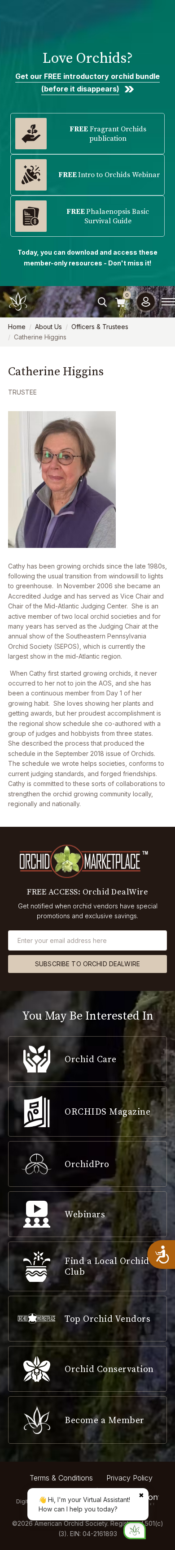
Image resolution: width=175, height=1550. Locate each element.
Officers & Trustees (99, 326)
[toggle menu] (168, 301)
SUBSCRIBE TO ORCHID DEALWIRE (87, 964)
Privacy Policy (129, 1477)
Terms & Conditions (61, 1477)
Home (17, 326)
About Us (48, 326)
